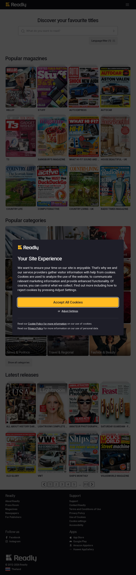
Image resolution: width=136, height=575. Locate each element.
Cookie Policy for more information (47, 323)
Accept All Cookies (68, 302)
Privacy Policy (35, 328)
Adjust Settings (70, 311)
